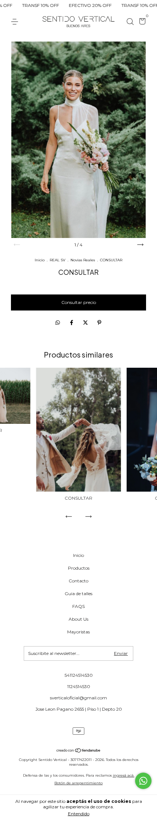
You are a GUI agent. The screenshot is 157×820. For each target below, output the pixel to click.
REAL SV (57, 260)
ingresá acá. (123, 775)
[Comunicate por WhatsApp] (143, 781)
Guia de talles (78, 593)
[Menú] (16, 21)
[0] (141, 22)
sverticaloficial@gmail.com (78, 697)
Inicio (40, 260)
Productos (78, 568)
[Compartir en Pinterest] (99, 323)
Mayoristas (78, 631)
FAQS (78, 606)
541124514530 (79, 675)
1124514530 (78, 686)
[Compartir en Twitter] (86, 323)
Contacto (78, 580)
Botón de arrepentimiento (78, 783)
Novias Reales (82, 260)
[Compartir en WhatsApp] (57, 323)
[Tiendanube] (79, 751)
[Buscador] (130, 21)
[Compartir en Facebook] (72, 323)
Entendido (78, 813)
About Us (78, 619)
